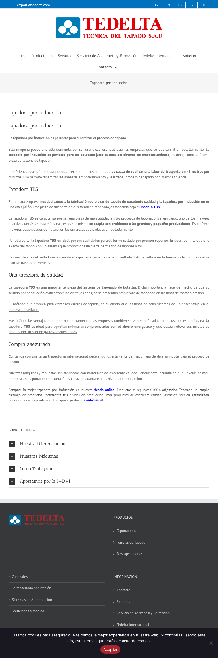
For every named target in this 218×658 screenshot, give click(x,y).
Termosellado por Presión (31, 588)
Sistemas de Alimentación (32, 599)
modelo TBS (150, 207)
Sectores (123, 601)
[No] (211, 643)
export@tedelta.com (33, 5)
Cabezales (20, 576)
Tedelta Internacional (133, 624)
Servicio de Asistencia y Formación (143, 613)
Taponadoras (126, 530)
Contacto (123, 590)
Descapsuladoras (129, 553)
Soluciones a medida (28, 611)
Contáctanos (93, 400)
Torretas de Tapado (131, 542)
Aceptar (110, 649)
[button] (109, 444)
